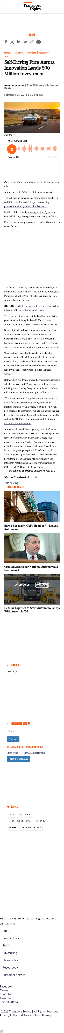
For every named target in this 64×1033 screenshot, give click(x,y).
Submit (13, 739)
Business (8, 52)
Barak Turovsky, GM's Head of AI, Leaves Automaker (31, 527)
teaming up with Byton (39, 212)
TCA (6, 56)
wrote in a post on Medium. (17, 423)
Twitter (4, 990)
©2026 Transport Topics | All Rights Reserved (29, 1011)
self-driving (11, 483)
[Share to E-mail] (25, 42)
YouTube (5, 994)
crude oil (25, 814)
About (6, 931)
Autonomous (44, 52)
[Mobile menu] (4, 5)
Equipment (31, 52)
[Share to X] (12, 42)
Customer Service (14, 975)
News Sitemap (43, 1015)
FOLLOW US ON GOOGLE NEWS (18, 758)
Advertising (10, 953)
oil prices (42, 820)
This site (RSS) (9, 1002)
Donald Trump (31, 827)
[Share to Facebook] (5, 42)
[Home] (32, 6)
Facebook (6, 986)
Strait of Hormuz (20, 820)
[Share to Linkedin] (18, 42)
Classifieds (10, 960)
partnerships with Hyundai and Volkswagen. (25, 206)
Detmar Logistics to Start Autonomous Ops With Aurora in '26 (32, 609)
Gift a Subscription (34, 752)
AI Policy (25, 1015)
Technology (19, 52)
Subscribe (12, 752)
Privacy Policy (8, 1015)
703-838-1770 (7, 923)
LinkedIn (5, 998)
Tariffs (13, 827)
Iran (11, 814)
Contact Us (10, 938)
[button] (31, 42)
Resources (10, 967)
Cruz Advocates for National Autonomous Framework (31, 568)
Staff (6, 945)
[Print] (38, 42)
